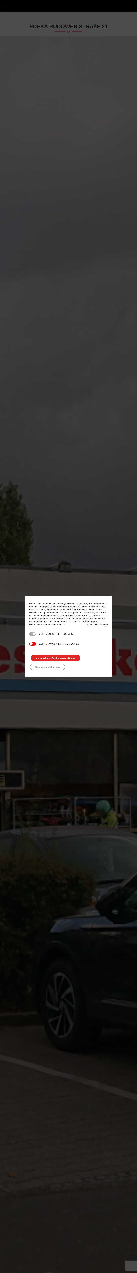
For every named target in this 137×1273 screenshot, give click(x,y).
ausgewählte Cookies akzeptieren (55, 658)
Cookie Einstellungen (97, 624)
